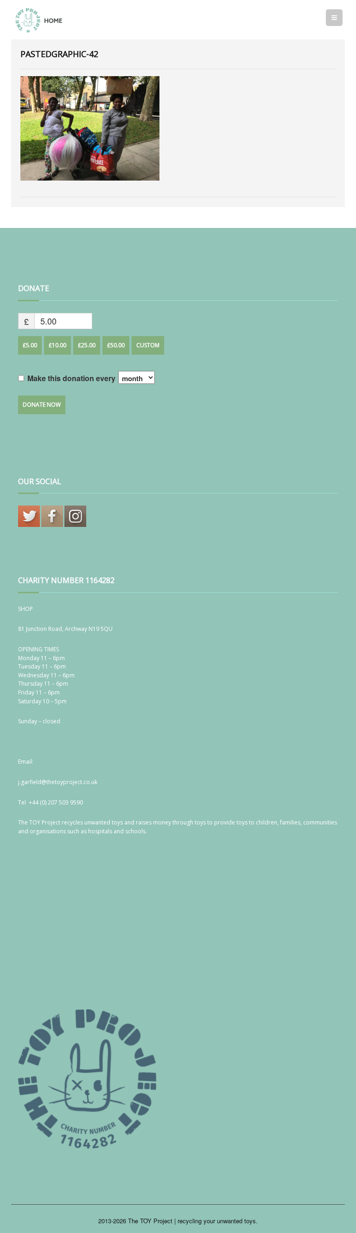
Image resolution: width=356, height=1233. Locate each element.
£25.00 (86, 345)
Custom (147, 345)
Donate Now (42, 405)
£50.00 (116, 345)
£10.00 (57, 345)
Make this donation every (72, 378)
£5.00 (30, 345)
